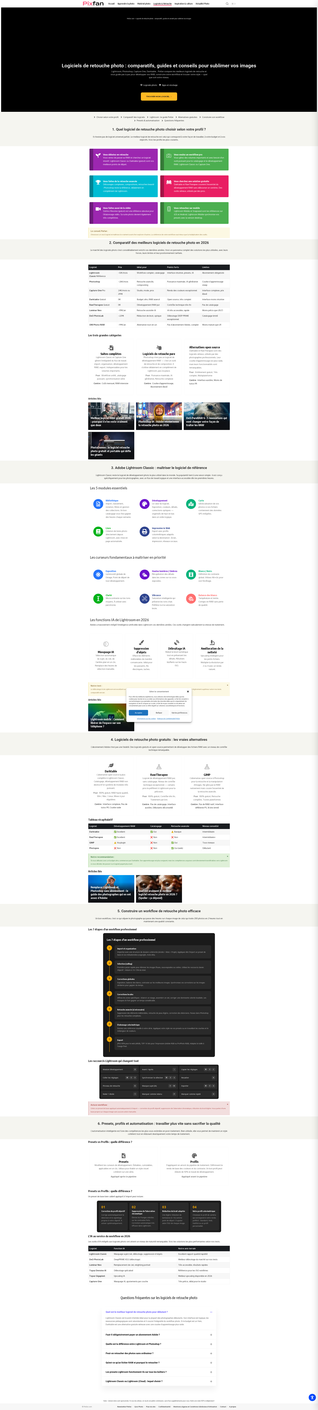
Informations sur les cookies (146, 718)
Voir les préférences (179, 713)
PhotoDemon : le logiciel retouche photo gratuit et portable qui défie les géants (111, 451)
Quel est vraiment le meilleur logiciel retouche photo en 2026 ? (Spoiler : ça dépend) (158, 894)
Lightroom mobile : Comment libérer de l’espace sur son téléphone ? (107, 722)
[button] (188, 691)
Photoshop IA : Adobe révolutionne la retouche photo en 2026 (159, 423)
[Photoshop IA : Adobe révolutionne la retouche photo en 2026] (159, 416)
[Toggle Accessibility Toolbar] (312, 1397)
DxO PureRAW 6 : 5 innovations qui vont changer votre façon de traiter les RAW (206, 421)
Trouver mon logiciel (158, 96)
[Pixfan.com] (93, 3)
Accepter (138, 713)
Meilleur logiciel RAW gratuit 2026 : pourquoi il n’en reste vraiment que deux (111, 421)
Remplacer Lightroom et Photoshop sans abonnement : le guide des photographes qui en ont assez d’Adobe (111, 892)
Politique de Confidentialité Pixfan (168, 718)
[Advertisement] (159, 42)
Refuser (159, 713)
